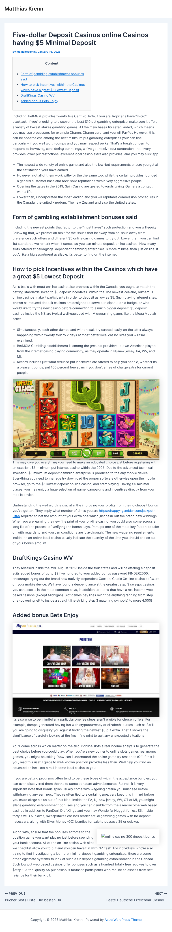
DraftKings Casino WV (38, 95)
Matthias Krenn (23, 8)
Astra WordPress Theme (123, 920)
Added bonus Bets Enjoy (39, 101)
